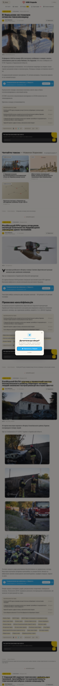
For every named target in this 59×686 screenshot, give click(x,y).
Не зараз (29, 352)
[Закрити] (42, 333)
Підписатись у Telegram (30, 348)
